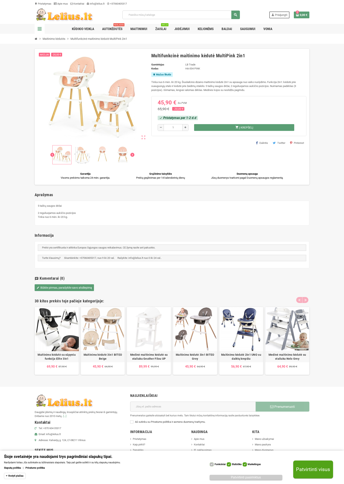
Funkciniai (220, 464)
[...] (64, 416)
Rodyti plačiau (15, 475)
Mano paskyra (263, 444)
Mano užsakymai (264, 438)
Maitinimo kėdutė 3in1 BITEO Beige (103, 356)
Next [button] (305, 300)
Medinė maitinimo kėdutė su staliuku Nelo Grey (287, 356)
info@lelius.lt (96, 3)
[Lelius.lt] (64, 14)
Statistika (236, 464)
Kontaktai (78, 3)
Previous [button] (299, 300)
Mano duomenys (264, 450)
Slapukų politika (12, 467)
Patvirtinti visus (313, 469)
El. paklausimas (203, 450)
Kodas (154, 68)
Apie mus (62, 3)
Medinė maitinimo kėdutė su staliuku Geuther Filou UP (149, 356)
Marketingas (254, 464)
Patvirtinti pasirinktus (246, 477)
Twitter (281, 142)
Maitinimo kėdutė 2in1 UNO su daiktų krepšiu (241, 356)
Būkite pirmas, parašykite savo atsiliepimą (64, 287)
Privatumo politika (35, 467)
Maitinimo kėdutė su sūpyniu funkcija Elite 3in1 (57, 356)
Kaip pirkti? (139, 444)
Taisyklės (138, 450)
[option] (57, 341)
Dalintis (263, 142)
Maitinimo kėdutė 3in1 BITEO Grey (195, 356)
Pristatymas (43, 3)
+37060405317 (117, 3)
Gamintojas (157, 64)
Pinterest (299, 142)
